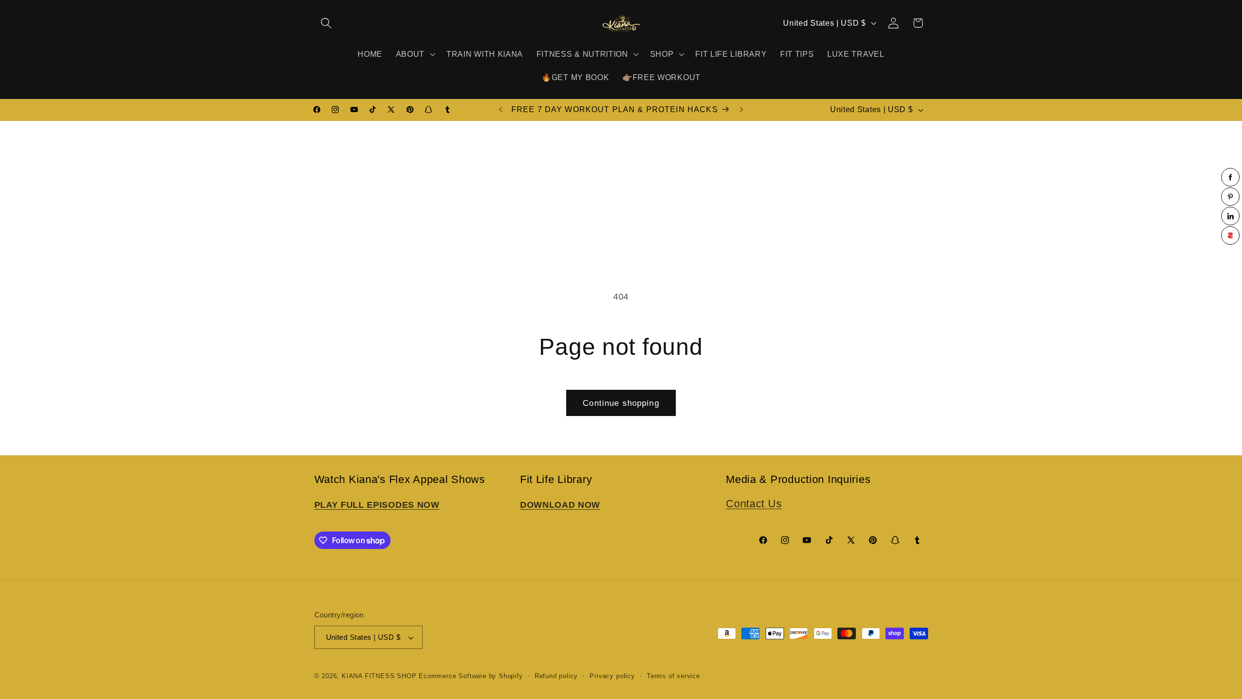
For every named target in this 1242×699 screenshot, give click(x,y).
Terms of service (673, 676)
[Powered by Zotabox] (1230, 235)
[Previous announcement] (500, 109)
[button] (326, 23)
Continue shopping (621, 403)
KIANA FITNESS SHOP (379, 676)
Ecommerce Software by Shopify (471, 676)
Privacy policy (612, 676)
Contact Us (754, 504)
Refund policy (556, 676)
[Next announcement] (741, 109)
